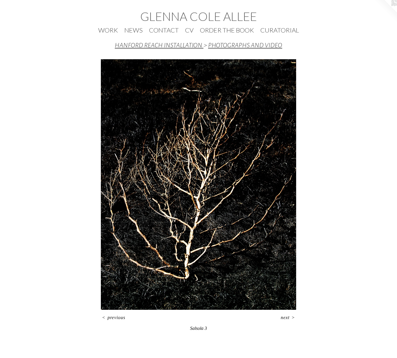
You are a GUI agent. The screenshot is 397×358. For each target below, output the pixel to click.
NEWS (133, 30)
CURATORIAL (279, 30)
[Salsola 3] (198, 184)
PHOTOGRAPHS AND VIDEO (245, 45)
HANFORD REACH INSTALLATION (159, 45)
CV (189, 30)
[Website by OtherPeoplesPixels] (385, 11)
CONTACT (164, 30)
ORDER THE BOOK (227, 30)
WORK (108, 30)
